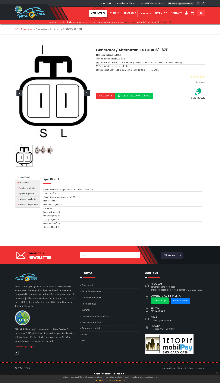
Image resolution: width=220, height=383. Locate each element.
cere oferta (105, 95)
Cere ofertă (98, 13)
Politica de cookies (91, 322)
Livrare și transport (91, 298)
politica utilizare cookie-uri (116, 380)
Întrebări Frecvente (91, 292)
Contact (176, 13)
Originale (145, 14)
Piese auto (161, 13)
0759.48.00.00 (158, 311)
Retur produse (89, 304)
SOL (84, 341)
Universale (129, 13)
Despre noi (87, 285)
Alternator (27, 29)
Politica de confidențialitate (96, 316)
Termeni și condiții (91, 328)
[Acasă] (16, 29)
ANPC (85, 335)
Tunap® (114, 13)
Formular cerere (180, 301)
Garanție (86, 310)
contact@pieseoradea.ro (182, 3)
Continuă (98, 380)
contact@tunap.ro (25, 347)
